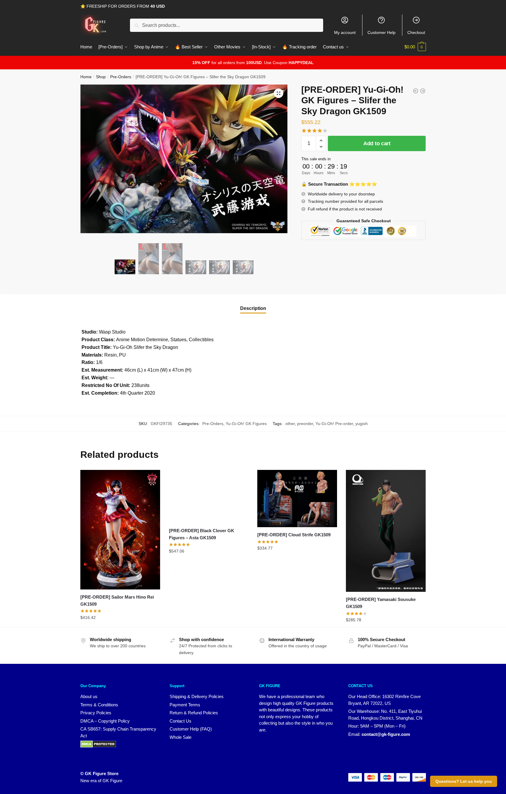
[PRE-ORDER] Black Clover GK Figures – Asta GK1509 (201, 534)
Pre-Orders (120, 76)
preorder (305, 423)
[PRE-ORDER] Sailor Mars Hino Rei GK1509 (117, 600)
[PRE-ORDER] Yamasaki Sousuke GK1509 (381, 603)
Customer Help (381, 32)
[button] (278, 93)
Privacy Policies (95, 712)
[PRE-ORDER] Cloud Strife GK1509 (294, 534)
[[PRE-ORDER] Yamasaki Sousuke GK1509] (386, 531)
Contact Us (180, 720)
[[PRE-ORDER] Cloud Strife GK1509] (297, 498)
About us (88, 696)
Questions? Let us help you (463, 781)
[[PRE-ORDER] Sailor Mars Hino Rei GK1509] (120, 529)
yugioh (361, 423)
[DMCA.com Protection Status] (98, 746)
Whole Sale (180, 737)
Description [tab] (253, 308)
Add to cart (377, 143)
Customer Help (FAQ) (191, 728)
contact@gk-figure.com (386, 734)
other (290, 423)
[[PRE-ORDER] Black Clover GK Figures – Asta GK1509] (209, 496)
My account (345, 32)
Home (86, 76)
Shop (101, 76)
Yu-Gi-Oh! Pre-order (334, 423)
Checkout (416, 32)
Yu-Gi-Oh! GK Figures (246, 423)
